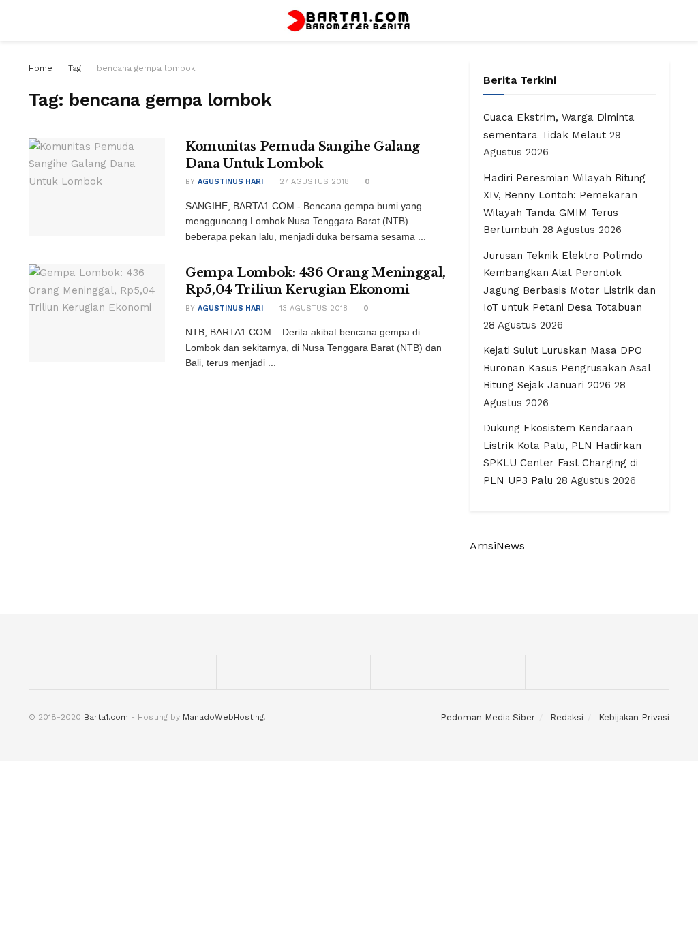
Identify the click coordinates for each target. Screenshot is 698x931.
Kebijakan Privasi (633, 717)
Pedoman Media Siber (487, 717)
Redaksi (566, 717)
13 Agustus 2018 (312, 308)
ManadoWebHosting (223, 717)
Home (40, 68)
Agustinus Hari (230, 181)
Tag (74, 68)
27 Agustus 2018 (313, 181)
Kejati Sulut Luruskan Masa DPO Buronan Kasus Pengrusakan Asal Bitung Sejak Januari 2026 (566, 367)
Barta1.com (106, 717)
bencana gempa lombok (146, 68)
